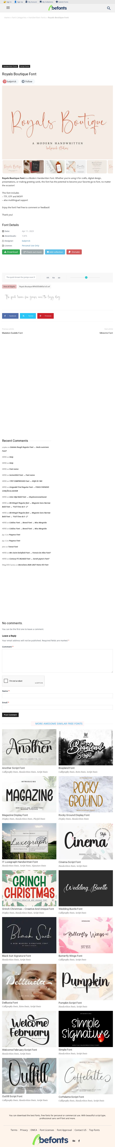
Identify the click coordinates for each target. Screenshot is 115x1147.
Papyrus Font (14, 534)
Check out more (34, 252)
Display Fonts (8, 818)
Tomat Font (13, 546)
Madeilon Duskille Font (12, 333)
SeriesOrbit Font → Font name (22, 475)
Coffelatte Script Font (71, 1096)
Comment (7, 646)
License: (8, 245)
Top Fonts (94, 1130)
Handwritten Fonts (37, 17)
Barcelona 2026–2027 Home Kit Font (33, 564)
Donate (75, 251)
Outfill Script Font (12, 1096)
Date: (7, 231)
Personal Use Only (30, 245)
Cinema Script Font (70, 862)
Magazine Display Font (15, 815)
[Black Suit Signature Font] (29, 934)
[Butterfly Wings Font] (86, 934)
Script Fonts (24, 66)
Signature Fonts (39, 865)
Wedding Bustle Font (70, 908)
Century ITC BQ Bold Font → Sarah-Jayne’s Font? (29, 558)
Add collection (56, 252)
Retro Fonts (81, 771)
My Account (32, 2)
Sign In (8, 2)
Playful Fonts (39, 818)
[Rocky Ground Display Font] (86, 794)
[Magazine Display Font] (29, 794)
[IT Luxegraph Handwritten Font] (29, 841)
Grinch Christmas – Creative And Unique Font (28, 908)
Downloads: (10, 236)
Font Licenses (47, 1130)
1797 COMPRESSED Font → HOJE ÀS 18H (25, 481)
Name (6, 691)
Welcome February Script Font (19, 1049)
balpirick (26, 240)
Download (12, 251)
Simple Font (65, 1049)
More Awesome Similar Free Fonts (58, 723)
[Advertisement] (57, 41)
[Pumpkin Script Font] (86, 981)
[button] (108, 9)
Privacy (24, 1130)
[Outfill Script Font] (29, 1075)
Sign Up (18, 2)
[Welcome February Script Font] (29, 1029)
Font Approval (64, 1130)
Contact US (80, 1130)
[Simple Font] (86, 1028)
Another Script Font (13, 767)
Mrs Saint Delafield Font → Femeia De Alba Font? (30, 552)
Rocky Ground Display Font (74, 815)
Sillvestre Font (106, 333)
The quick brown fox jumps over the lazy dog (32, 296)
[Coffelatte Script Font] (86, 1076)
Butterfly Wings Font (70, 955)
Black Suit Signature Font (16, 955)
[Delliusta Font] (29, 981)
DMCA (34, 1130)
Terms (14, 1130)
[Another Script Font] (29, 747)
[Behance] (74, 1141)
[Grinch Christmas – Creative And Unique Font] (29, 888)
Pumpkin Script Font (70, 1002)
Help (11, 457)
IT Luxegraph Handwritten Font (20, 861)
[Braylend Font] (86, 747)
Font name (14, 469)
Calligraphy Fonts (10, 771)
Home (7, 17)
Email (5, 702)
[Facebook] (79, 1141)
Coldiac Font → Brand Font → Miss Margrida (28, 522)
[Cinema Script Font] (86, 841)
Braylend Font (67, 767)
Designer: (8, 240)
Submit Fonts (63, 2)
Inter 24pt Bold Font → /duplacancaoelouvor (28, 497)
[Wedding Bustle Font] (86, 888)
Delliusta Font (10, 1002)
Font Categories (19, 17)
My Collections (47, 2)
